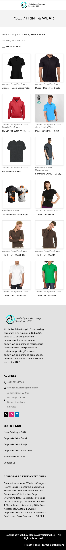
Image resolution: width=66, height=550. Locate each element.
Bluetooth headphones (31, 484)
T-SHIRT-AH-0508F (44, 212)
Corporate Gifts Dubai (15, 435)
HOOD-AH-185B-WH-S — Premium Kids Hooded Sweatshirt (15, 128)
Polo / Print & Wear (19, 81)
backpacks (28, 495)
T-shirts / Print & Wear (49, 123)
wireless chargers (36, 480)
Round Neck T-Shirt (11, 169)
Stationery (26, 510)
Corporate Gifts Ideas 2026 (18, 448)
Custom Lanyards (26, 506)
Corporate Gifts (12, 510)
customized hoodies (35, 499)
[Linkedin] (17, 412)
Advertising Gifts (30, 502)
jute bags (40, 495)
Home (5, 32)
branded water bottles (30, 488)
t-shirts (8, 502)
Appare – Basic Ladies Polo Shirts (15, 85)
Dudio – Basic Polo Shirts (47, 85)
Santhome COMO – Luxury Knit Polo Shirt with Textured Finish (49, 171)
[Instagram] (11, 412)
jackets (16, 502)
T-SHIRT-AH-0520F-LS (13, 252)
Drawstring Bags (12, 495)
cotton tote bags (13, 499)
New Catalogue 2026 (15, 429)
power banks (11, 484)
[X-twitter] (6, 412)
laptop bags (30, 491)
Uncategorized (41, 167)
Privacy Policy (32, 542)
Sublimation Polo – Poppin (15, 212)
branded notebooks (14, 480)
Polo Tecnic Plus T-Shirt (47, 128)
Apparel (16, 32)
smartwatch (10, 488)
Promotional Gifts (13, 491)
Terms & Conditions (53, 542)
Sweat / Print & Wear (11, 124)
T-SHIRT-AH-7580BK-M (14, 293)
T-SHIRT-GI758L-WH (45, 293)
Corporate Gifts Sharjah (16, 442)
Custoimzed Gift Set (33, 513)
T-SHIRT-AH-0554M (45, 252)
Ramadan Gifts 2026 (14, 454)
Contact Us (9, 460)
